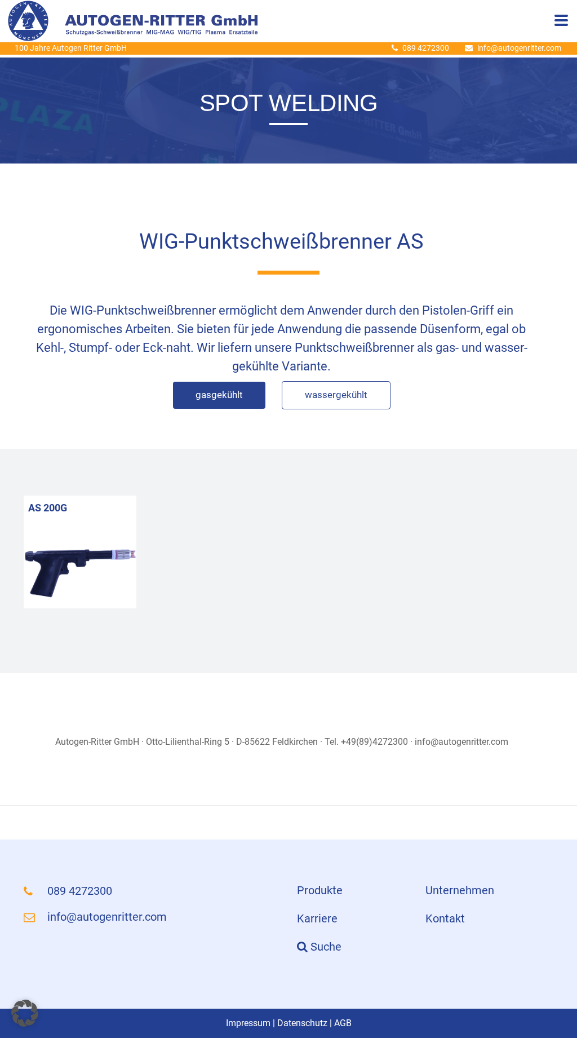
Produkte (320, 890)
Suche (324, 946)
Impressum (248, 1023)
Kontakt (445, 918)
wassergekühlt (336, 394)
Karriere (317, 918)
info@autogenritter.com (519, 47)
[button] (25, 1013)
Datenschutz (302, 1023)
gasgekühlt (219, 394)
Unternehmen (459, 890)
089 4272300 (425, 47)
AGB (343, 1023)
